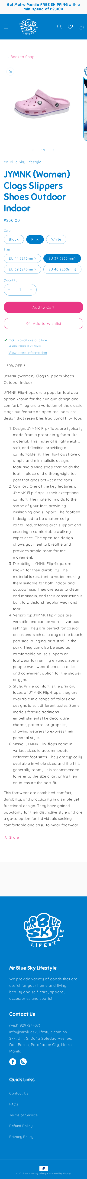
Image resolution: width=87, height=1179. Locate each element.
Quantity (10, 280)
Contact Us (18, 1093)
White (56, 239)
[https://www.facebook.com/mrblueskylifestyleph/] (14, 1062)
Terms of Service (23, 1115)
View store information (28, 352)
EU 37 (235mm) (62, 258)
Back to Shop (22, 56)
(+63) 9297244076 (25, 1025)
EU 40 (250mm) (62, 269)
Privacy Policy (21, 1136)
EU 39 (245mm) (22, 269)
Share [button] (14, 837)
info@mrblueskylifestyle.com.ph (38, 1031)
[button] (6, 27)
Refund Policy (20, 1126)
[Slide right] (54, 150)
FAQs (13, 1104)
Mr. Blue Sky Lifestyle (36, 1173)
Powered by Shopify (60, 1173)
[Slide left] (33, 150)
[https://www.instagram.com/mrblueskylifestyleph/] (24, 1062)
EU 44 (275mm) (22, 258)
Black (14, 239)
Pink (35, 239)
